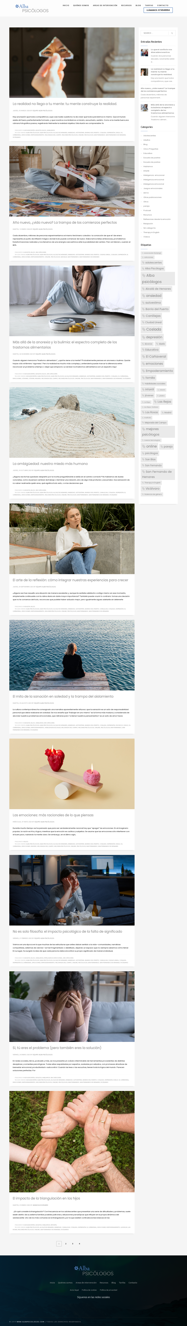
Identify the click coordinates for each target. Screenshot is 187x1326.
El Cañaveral (123, 376)
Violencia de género (153, 494)
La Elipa (147, 402)
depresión (111, 132)
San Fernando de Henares (116, 135)
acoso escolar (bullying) (152, 253)
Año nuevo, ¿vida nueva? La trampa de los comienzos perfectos (65, 222)
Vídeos (146, 236)
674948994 (158, 10)
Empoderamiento (37, 135)
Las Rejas (124, 1227)
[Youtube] (107, 1307)
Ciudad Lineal (105, 254)
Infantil (54, 1225)
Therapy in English (151, 232)
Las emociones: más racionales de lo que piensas (53, 815)
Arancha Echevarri (40, 1205)
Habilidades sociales (53, 727)
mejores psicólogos (70, 135)
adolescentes (31, 376)
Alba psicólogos (46, 132)
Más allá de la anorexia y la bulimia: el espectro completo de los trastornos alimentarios (163, 108)
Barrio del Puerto (92, 132)
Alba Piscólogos (32, 132)
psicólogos (88, 135)
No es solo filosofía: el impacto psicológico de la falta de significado (67, 931)
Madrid (38, 378)
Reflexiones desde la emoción (157, 219)
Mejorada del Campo (53, 135)
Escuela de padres (151, 157)
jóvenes (25, 378)
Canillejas (104, 492)
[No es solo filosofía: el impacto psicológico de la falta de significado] (72, 890)
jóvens (31, 378)
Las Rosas (151, 412)
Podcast (147, 210)
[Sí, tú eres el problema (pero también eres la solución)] (72, 1006)
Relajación (148, 223)
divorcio (119, 725)
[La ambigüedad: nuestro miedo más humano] (72, 422)
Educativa (147, 153)
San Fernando (99, 135)
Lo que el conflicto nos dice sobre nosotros (161, 51)
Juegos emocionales (152, 188)
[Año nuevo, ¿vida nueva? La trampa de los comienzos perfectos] (72, 181)
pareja (146, 206)
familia (150, 378)
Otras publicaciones (152, 197)
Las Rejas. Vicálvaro (151, 407)
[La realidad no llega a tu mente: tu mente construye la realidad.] (72, 62)
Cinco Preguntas (150, 149)
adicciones (148, 257)
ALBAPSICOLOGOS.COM (33, 1322)
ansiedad (71, 132)
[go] (172, 33)
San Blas (64, 257)
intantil (162, 390)
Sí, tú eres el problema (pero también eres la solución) (57, 1048)
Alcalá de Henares (60, 132)
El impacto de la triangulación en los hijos (46, 1198)
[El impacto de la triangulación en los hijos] (72, 1141)
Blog (44, 130)
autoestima (80, 132)
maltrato (147, 418)
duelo (118, 132)
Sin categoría (41, 252)
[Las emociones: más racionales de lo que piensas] (72, 774)
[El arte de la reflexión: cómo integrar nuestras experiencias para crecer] (72, 539)
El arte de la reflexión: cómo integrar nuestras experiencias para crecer (70, 580)
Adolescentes (29, 130)
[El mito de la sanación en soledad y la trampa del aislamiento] (72, 655)
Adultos (38, 130)
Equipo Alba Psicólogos (42, 110)
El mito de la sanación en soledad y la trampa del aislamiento (63, 696)
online (81, 135)
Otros (145, 201)
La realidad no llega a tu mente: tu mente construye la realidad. (65, 104)
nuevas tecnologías (152, 440)
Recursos (147, 215)
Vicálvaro (17, 137)
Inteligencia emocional (53, 958)
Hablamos (51, 130)
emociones (26, 135)
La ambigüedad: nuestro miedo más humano (50, 463)
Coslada (103, 132)
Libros (146, 192)
